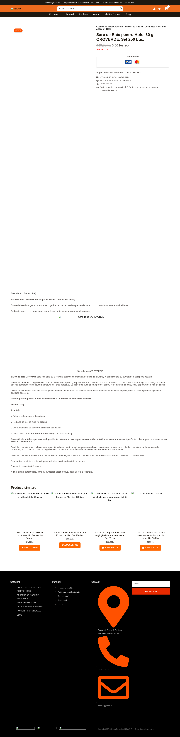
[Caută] (121, 8)
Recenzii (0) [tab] (30, 293)
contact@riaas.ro (52, 3)
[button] (59, 14)
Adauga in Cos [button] (31, 548)
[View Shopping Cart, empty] (166, 9)
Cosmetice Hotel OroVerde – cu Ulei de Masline (119, 26)
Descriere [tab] (16, 293)
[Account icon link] (154, 8)
